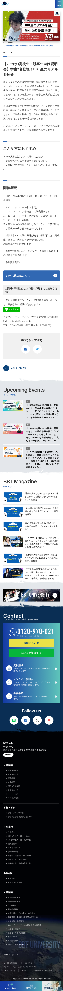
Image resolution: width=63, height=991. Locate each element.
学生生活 (8, 827)
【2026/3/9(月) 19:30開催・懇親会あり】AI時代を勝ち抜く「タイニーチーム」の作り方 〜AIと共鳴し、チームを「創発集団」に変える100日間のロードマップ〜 (42, 434)
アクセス (25, 970)
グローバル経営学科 (16, 813)
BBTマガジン (11, 954)
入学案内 (8, 892)
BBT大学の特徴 (14, 786)
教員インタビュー (15, 882)
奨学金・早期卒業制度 (16, 933)
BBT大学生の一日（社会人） (19, 836)
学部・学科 (9, 807)
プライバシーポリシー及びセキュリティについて (20, 967)
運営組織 (11, 778)
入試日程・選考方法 (16, 921)
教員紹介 (8, 873)
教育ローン (12, 937)
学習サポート (13, 852)
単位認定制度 (13, 941)
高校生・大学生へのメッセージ (20, 856)
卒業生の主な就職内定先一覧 (19, 863)
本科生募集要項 (14, 898)
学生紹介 (11, 832)
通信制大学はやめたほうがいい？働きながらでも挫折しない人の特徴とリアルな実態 (41, 496)
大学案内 (8, 765)
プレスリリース (30, 963)
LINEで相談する (31, 652)
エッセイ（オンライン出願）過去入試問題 (24, 925)
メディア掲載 (13, 798)
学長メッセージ (14, 770)
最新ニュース (13, 790)
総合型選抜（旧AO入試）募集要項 (21, 913)
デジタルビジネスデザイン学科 (20, 817)
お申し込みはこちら (18, 275)
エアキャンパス (14, 848)
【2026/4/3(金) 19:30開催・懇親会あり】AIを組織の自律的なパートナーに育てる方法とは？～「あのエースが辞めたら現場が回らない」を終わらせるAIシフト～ (42, 411)
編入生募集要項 (14, 901)
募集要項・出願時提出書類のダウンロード (24, 917)
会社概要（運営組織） (11, 963)
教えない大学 (13, 774)
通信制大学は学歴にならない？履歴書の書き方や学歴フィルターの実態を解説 (41, 511)
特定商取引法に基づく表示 (43, 970)
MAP (9, 755)
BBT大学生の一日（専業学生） (20, 840)
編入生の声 (12, 844)
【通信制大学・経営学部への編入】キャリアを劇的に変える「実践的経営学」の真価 (41, 558)
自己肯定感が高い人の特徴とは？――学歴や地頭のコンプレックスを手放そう (41, 526)
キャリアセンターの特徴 (17, 859)
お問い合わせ (31, 643)
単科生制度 (12, 905)
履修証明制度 (13, 909)
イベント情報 (13, 794)
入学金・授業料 (14, 929)
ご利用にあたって (9, 970)
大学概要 (11, 782)
